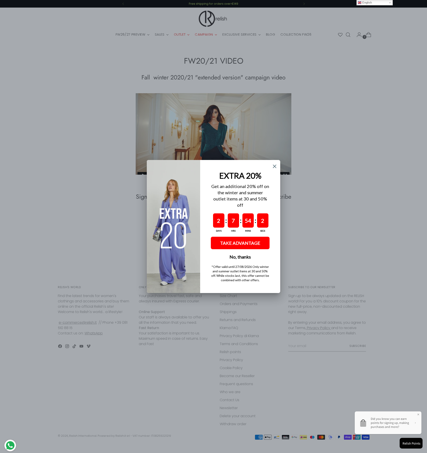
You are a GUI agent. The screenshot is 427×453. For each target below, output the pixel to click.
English (366, 2)
